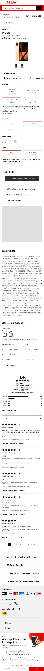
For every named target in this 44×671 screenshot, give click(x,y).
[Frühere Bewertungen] (5, 544)
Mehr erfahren (7, 113)
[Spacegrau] (15, 141)
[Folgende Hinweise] (38, 544)
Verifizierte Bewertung (9, 427)
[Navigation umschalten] (3, 2)
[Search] (39, 8)
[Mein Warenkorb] (41, 2)
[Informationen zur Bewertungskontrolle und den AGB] (32, 388)
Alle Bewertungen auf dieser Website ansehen (22, 392)
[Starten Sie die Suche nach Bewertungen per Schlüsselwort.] (40, 418)
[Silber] (9, 141)
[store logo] (11, 2)
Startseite (9, 23)
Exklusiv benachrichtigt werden (23, 179)
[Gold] (4, 141)
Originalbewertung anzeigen (9, 443)
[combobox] (19, 8)
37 (34, 544)
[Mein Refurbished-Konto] (37, 2)
